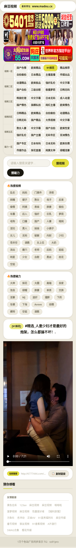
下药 (59, 297)
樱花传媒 (27, 530)
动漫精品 (21, 83)
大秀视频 (50, 120)
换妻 (49, 207)
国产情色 (21, 105)
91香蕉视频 (38, 524)
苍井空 (13, 242)
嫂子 (24, 200)
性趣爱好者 (38, 511)
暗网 (61, 221)
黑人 (24, 228)
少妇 (61, 235)
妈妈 (24, 192)
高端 (49, 283)
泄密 (51, 192)
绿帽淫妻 (65, 150)
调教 (27, 242)
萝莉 (61, 214)
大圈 (36, 283)
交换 (61, 290)
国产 (36, 221)
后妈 (49, 250)
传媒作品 (21, 150)
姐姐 (61, 250)
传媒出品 (65, 74)
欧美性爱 (65, 128)
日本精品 (36, 74)
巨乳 (49, 214)
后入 (24, 214)
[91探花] (16, 326)
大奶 (53, 242)
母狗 (12, 221)
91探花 (50, 68)
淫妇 (12, 228)
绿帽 (24, 290)
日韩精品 (21, 113)
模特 (12, 311)
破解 (36, 235)
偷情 (12, 207)
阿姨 (24, 207)
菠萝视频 (12, 511)
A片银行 (52, 524)
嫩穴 (24, 250)
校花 (61, 257)
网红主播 (50, 105)
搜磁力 (15, 172)
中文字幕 (65, 83)
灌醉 (47, 297)
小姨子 (50, 228)
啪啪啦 (58, 505)
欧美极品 (36, 83)
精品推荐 (65, 68)
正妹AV (31, 518)
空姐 (12, 264)
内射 (49, 235)
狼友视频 (24, 524)
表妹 (36, 207)
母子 (49, 200)
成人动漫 (65, 98)
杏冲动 (21, 518)
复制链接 (58, 473)
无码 (24, 235)
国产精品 (36, 120)
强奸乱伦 (50, 83)
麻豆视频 (34, 505)
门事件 (38, 192)
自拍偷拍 (21, 74)
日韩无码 (65, 90)
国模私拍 (36, 105)
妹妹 (36, 228)
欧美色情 (65, 143)
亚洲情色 (65, 135)
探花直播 (36, 150)
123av (23, 505)
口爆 (24, 221)
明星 (12, 257)
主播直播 (50, 74)
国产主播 (36, 135)
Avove (38, 304)
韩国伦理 (21, 98)
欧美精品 (36, 68)
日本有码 (36, 143)
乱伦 (12, 192)
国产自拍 (21, 90)
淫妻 (12, 297)
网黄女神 (50, 150)
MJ (23, 297)
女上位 (40, 242)
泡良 (12, 290)
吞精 (51, 304)
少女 (24, 257)
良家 (61, 283)
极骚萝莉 (50, 90)
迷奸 (35, 297)
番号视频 (12, 524)
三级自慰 (36, 90)
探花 (24, 283)
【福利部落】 (54, 511)
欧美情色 (65, 105)
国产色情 (21, 68)
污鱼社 (10, 518)
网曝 (12, 200)
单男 (49, 290)
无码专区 (50, 135)
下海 (24, 304)
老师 (36, 250)
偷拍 (61, 207)
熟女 (36, 200)
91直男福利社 (45, 518)
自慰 (36, 257)
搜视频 (60, 163)
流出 (12, 250)
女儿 (12, 235)
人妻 (49, 221)
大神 (12, 283)
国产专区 (21, 143)
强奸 (36, 214)
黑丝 (49, 257)
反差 (61, 200)
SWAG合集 (13, 530)
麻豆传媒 (61, 518)
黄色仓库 (12, 505)
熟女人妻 (21, 128)
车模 (12, 304)
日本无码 (50, 98)
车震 (12, 214)
